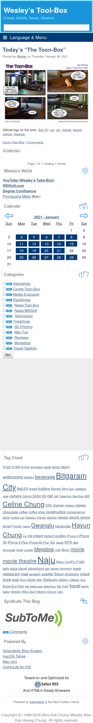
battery (29, 477)
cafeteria (80, 489)
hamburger (63, 526)
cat (58, 130)
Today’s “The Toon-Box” (34, 49)
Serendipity (37, 702)
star (39, 579)
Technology (23, 315)
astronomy (13, 477)
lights (19, 550)
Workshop (22, 342)
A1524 (16, 467)
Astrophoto (21, 283)
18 (21, 250)
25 (21, 257)
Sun (83, 580)
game (26, 526)
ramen (55, 568)
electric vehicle (79, 517)
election (52, 517)
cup (22, 517)
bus (71, 489)
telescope (36, 586)
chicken (80, 505)
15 (72, 243)
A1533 (25, 467)
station (63, 579)
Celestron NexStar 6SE (74, 496)
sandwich (35, 574)
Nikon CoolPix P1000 (70, 562)
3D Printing (23, 326)
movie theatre (20, 561)
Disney (41, 517)
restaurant (11, 573)
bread (33, 488)
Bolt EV (43, 130)
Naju (46, 559)
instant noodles (55, 536)
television (50, 586)
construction (56, 511)
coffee (23, 512)
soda (15, 579)
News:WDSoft (25, 310)
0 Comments (35, 142)
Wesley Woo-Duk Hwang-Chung (34, 591)
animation (36, 467)
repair (77, 568)
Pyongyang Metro (17, 196)
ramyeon (66, 568)
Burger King (59, 488)
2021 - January (46, 217)
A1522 (7, 467)
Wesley (22, 56)
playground (36, 568)
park (6, 568)
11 (21, 243)
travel (75, 585)
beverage (45, 476)
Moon (65, 549)
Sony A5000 (28, 580)
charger (66, 130)
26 (34, 257)
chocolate (10, 511)
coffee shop (37, 512)
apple (47, 467)
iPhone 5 (72, 536)
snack (85, 573)
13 (46, 243)
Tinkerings (21, 321)
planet (22, 568)
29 (72, 257)
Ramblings (21, 299)
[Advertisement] (46, 404)
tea (27, 586)
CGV (48, 505)
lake (75, 542)
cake (6, 496)
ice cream (35, 535)
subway (74, 580)
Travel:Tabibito (25, 348)
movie (77, 549)
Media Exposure (26, 294)
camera (15, 495)
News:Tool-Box (26, 305)
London (28, 550)
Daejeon (30, 517)
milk (57, 550)
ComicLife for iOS (17, 667)
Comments (18, 631)
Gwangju (19, 134)
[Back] (9, 215)
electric (63, 517)
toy (59, 586)
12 (34, 243)
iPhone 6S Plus (39, 542)
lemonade (9, 550)
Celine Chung (23, 504)
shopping (72, 573)
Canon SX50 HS (34, 496)
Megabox (44, 548)
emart (7, 526)
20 (46, 250)
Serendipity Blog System (22, 650)
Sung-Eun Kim (13, 586)
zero (60, 592)
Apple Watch (61, 467)
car (52, 130)
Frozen (17, 526)
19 (34, 250)
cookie (15, 517)
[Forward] (84, 215)
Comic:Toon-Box (13, 142)
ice (25, 536)
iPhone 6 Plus (18, 542)
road (24, 573)
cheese (69, 505)
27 (46, 257)
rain (47, 568)
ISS (52, 542)
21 (59, 250)
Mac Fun (21, 332)
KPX (68, 542)
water (6, 592)
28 (59, 257)
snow (7, 579)
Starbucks (50, 579)
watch (85, 586)
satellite (47, 573)
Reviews (21, 337)
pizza (13, 568)
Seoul (59, 573)
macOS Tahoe (14, 656)
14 (59, 243)
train (65, 586)
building (44, 488)
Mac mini (10, 661)
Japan (60, 542)
